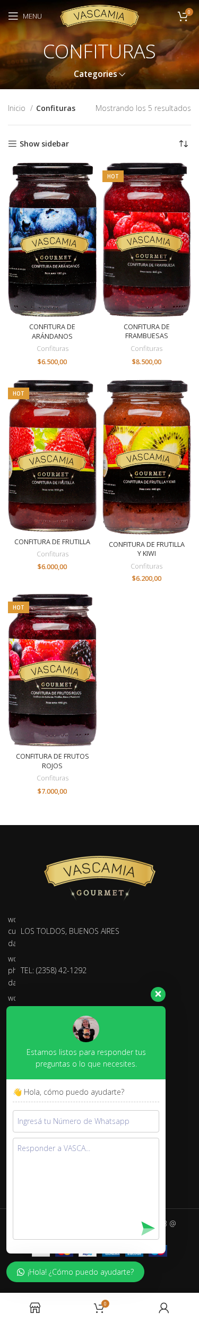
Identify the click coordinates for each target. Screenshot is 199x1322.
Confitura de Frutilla (52, 541)
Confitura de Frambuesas (147, 331)
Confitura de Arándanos (52, 331)
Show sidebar (44, 144)
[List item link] (97, 971)
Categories (95, 74)
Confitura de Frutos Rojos (52, 761)
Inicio (18, 108)
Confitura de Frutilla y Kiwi (147, 549)
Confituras (52, 348)
